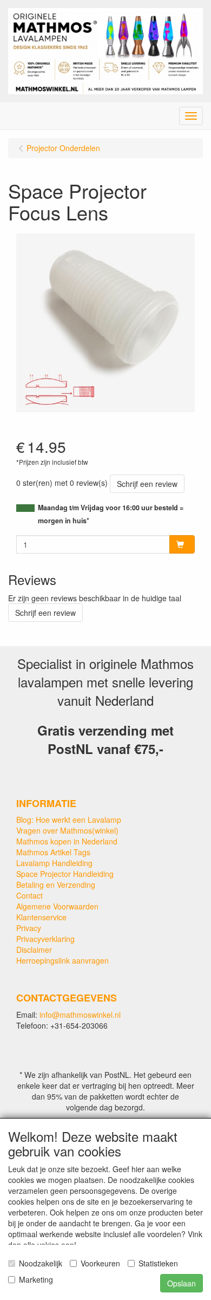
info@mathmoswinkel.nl (80, 1014)
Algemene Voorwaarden (57, 906)
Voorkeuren (100, 1263)
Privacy (28, 927)
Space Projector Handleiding (65, 873)
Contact (29, 895)
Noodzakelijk (40, 1263)
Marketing (36, 1279)
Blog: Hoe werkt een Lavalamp (68, 819)
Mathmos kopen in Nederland (66, 841)
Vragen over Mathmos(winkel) (67, 830)
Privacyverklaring (45, 938)
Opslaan (181, 1283)
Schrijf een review (147, 483)
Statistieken (158, 1263)
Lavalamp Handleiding (54, 862)
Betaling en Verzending (55, 884)
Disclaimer (34, 949)
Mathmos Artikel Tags (53, 852)
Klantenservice (41, 917)
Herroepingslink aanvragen (62, 960)
